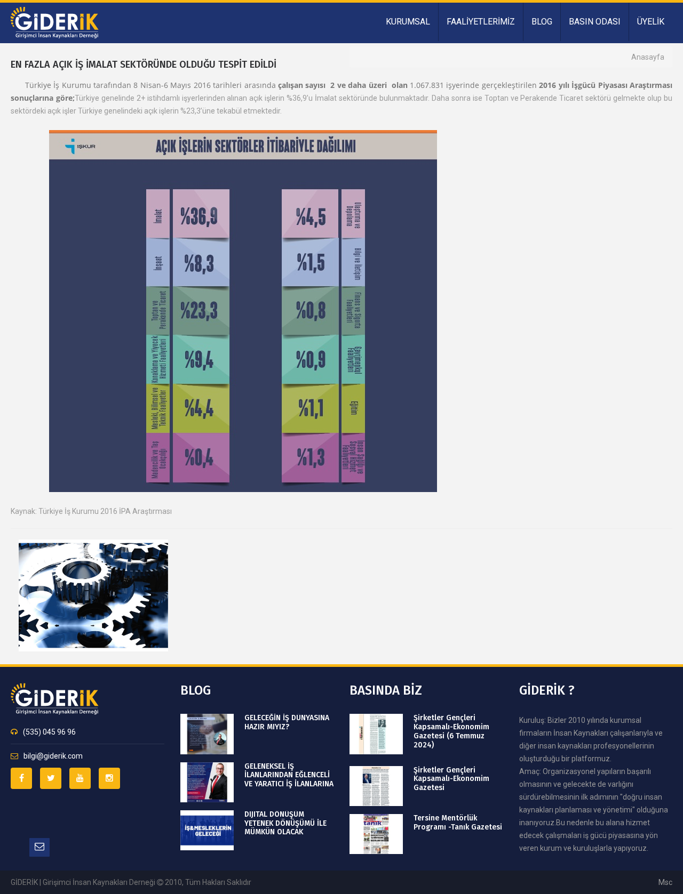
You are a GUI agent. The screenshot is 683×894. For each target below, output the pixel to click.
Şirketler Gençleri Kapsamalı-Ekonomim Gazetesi (451, 779)
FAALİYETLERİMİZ (481, 22)
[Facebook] (21, 778)
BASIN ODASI (595, 22)
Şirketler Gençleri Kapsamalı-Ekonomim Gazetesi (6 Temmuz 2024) (451, 731)
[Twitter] (50, 778)
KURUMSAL (408, 22)
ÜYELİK (650, 22)
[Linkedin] (80, 778)
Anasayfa (647, 57)
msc (665, 882)
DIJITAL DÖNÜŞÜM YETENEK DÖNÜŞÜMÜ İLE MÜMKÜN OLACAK (285, 823)
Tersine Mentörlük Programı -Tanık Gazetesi (458, 823)
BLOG (541, 22)
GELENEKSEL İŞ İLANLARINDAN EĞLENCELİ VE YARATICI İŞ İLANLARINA (288, 775)
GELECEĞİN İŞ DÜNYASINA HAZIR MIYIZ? (286, 722)
